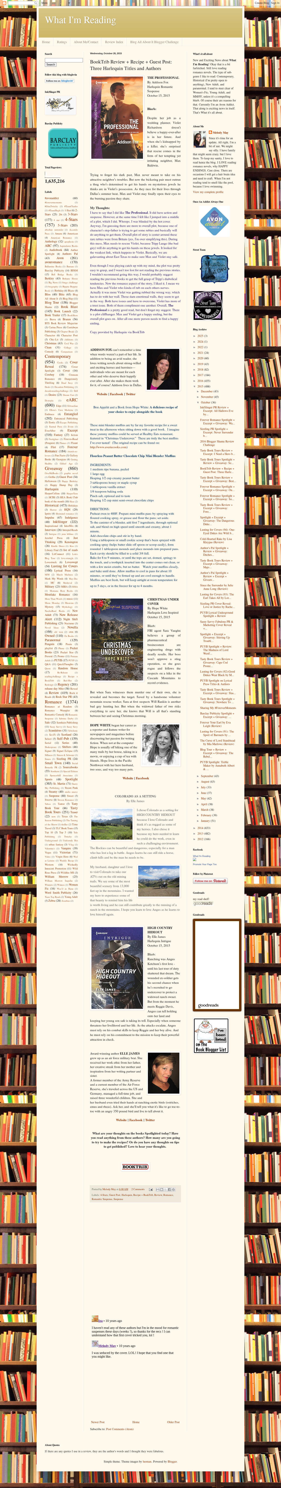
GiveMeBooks (51, 473)
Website (102, 394)
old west (58, 631)
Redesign (49, 684)
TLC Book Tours (64, 828)
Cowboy (49, 375)
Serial (48, 743)
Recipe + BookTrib (143, 1195)
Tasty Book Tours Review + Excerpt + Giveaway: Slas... (218, 691)
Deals (47, 386)
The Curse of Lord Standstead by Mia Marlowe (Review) (217, 742)
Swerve (49, 799)
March (205, 810)
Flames (63, 442)
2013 (200, 833)
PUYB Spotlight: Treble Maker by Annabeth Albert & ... (217, 765)
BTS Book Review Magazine (61, 323)
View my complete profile (208, 192)
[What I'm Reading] (194, 860)
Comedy (49, 351)
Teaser (74, 812)
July (204, 787)
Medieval (67, 582)
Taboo (48, 803)
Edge (59, 406)
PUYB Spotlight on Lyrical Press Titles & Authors (216, 682)
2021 (200, 353)
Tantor (61, 804)
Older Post (173, 1422)
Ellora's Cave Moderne (61, 409)
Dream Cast (68, 394)
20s (60, 214)
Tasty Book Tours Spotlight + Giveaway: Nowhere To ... (217, 700)
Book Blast (69, 306)
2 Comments (138, 1189)
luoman (147, 1461)
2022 (200, 347)
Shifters (66, 747)
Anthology (51, 241)
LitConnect (58, 554)
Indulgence (71, 517)
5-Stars (63, 225)
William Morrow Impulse (59, 880)
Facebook (116, 394)
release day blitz (54, 688)
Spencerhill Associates (61, 775)
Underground (51, 840)
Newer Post (98, 1422)
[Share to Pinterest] (173, 1189)
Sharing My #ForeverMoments (218, 708)
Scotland (66, 734)
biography (53, 286)
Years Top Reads (52, 896)
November (207, 397)
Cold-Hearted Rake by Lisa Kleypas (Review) (216, 540)
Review (158, 1195)
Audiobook (55, 250)
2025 (200, 336)
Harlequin (127, 1195)
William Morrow (56, 876)
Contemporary (58, 356)
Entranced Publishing (66, 418)
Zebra (51, 900)
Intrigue (53, 533)
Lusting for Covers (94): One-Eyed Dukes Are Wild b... (217, 531)
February (206, 815)
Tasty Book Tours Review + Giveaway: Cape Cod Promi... (216, 662)
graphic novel (71, 473)
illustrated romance (65, 513)
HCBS (52, 497)
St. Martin (59, 783)
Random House (68, 668)
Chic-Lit (53, 339)
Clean (48, 347)
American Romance (61, 237)
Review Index (114, 42)
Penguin (49, 644)
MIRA (64, 586)
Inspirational (51, 526)
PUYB (58, 660)
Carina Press (55, 327)
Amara (58, 233)
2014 (200, 828)
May (204, 798)
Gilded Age (66, 463)
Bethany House (70, 278)
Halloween (50, 481)
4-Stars (104, 1195)
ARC (48, 245)
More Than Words (53, 598)
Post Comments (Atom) (120, 1429)
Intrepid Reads (70, 530)
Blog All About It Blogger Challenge (154, 42)
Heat (72, 501)
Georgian (61, 459)
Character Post (69, 335)
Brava (53, 319)
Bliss (47, 294)
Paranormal (52, 639)
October (206, 402)
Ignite (48, 513)
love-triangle (67, 558)
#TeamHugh (54, 210)
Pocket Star (66, 652)
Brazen (67, 319)
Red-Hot (68, 680)
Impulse (49, 517)
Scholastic (73, 730)
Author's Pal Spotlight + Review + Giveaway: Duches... (214, 551)
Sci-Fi (52, 734)
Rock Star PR (64, 697)
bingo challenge (70, 282)
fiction (74, 435)
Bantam (70, 266)
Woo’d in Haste (65, 888)
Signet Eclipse (65, 751)
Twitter (131, 394)
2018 (200, 369)
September (207, 776)
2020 (200, 358)
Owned (50, 635)
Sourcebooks (70, 767)
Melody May (220, 133)
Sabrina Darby (66, 718)
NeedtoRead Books (55, 610)
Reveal (74, 688)
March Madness (65, 574)
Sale (47, 722)
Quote (48, 668)
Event (70, 426)
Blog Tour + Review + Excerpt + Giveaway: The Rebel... (216, 752)
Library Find (51, 550)
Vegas (48, 852)
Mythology (67, 606)
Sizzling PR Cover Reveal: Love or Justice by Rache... (217, 605)
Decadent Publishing (64, 386)
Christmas (50, 343)
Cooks (60, 362)
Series (65, 743)
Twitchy (68, 836)
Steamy (53, 791)
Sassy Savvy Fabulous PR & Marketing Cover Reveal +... (216, 625)
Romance (168, 1195)
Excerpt (72, 430)
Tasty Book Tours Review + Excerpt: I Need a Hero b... (217, 452)
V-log (71, 844)
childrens (69, 339)
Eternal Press (55, 426)
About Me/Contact (86, 42)
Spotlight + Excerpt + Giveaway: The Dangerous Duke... (217, 520)
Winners (49, 884)
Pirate (69, 644)
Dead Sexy (67, 382)
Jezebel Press (54, 538)
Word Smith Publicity (58, 892)
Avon (60, 257)
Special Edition (70, 771)
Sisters (48, 758)
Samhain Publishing (67, 722)
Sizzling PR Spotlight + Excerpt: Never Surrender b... (216, 432)
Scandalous (55, 730)
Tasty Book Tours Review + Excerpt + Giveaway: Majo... (216, 563)
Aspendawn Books (69, 245)
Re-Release (62, 672)
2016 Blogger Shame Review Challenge (217, 443)
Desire (52, 395)
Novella (72, 627)
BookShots (72, 315)
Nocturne (69, 623)
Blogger (172, 1461)
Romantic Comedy (54, 714)
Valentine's (50, 848)
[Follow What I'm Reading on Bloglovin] (59, 82)
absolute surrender (54, 229)
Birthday (59, 290)
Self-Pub (63, 738)
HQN (67, 509)
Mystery (49, 607)
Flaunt (74, 443)
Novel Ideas (52, 627)
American (72, 233)
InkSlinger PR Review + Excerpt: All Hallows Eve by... (216, 410)
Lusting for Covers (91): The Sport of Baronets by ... (217, 733)
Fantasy (58, 435)
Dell (76, 390)
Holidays (73, 505)
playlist (49, 648)
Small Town (53, 762)
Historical (52, 505)
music (70, 598)
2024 (200, 341)
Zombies (66, 900)
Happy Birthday (70, 481)
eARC (72, 399)
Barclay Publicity (54, 270)
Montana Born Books (61, 590)
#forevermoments (53, 202)
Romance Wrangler (57, 710)
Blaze (71, 290)
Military (49, 586)
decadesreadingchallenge (57, 390)
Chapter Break (67, 331)
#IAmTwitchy (51, 206)
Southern (55, 771)
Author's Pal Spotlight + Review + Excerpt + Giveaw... (214, 576)
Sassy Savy (72, 726)
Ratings (62, 42)
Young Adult (71, 897)
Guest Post (114, 1195)
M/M (47, 574)
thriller (64, 824)
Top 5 (62, 832)
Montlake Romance (57, 594)
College (67, 347)
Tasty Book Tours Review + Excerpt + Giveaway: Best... (218, 479)
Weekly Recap (67, 860)
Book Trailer (52, 315)
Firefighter (54, 439)
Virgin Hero (62, 856)
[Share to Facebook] (169, 1189)
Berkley (49, 278)
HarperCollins (52, 493)
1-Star (68, 210)
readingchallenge (53, 676)
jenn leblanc (68, 533)
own (71, 632)
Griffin (51, 477)
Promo (61, 656)
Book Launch (62, 311)
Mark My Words (54, 578)
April (204, 804)
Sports (48, 779)
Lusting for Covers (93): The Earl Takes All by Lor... (217, 596)
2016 (200, 381)
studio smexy (71, 791)
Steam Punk (71, 788)
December (207, 391)
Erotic (52, 422)
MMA (75, 586)
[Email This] (158, 1189)
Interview (50, 530)
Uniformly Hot (70, 840)
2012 (200, 839)
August (205, 781)
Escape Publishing (69, 422)
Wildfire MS (67, 872)
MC (53, 582)
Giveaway (54, 468)
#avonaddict (52, 198)
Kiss (72, 546)
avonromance (53, 261)
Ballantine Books (53, 266)
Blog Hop (68, 298)
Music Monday (52, 602)
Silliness (48, 755)
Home (46, 42)
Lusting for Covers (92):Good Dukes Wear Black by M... (217, 673)
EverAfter (50, 430)
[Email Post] (150, 1189)
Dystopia (49, 400)
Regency (63, 684)
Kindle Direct (58, 546)
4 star (56, 220)
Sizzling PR (64, 759)
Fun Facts (60, 455)
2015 (200, 386)
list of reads (70, 550)
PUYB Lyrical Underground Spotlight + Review (216, 614)
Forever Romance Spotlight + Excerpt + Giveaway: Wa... (217, 421)
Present (49, 656)
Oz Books (69, 635)
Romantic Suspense (102, 1199)
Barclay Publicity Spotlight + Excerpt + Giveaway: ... (217, 715)
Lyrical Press (62, 570)
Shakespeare (51, 747)
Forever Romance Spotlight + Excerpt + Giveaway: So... (217, 497)
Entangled (71, 413)
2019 (200, 364)
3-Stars (73, 214)
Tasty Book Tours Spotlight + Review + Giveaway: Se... (217, 461)
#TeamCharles (71, 206)
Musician (69, 602)
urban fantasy (56, 844)
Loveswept (71, 562)
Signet (48, 751)
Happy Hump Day (61, 485)
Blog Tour (52, 302)
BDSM (74, 270)
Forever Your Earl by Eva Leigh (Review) (215, 724)
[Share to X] (166, 1189)
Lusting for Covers (64, 566)
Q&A (48, 664)
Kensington (71, 542)
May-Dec (73, 578)
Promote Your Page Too (205, 864)
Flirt (53, 447)
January (206, 821)
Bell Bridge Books (61, 274)
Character (50, 335)
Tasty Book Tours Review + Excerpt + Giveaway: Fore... (216, 508)
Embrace (49, 414)
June (204, 793)
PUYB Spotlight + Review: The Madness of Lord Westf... (216, 649)
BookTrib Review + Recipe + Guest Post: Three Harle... (217, 470)
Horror (53, 509)
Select (48, 739)
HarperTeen (72, 493)
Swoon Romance (66, 799)
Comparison (67, 351)
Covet (66, 370)
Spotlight (71, 779)
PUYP (71, 660)
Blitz (61, 294)
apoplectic (69, 241)
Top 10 (49, 832)
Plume (61, 648)
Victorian (65, 852)
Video (48, 856)
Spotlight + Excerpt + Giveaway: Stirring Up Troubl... (215, 637)
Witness (61, 884)
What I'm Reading (80, 19)
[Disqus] (135, 1259)
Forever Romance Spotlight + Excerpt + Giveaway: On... (217, 488)
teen (54, 816)
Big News (53, 282)
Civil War (69, 343)
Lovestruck (51, 562)
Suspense (118, 1199)
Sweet (70, 796)
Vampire (66, 848)
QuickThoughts (65, 664)
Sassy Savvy (56, 726)
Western (49, 864)
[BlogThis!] (162, 1189)
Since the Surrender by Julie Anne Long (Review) (216, 587)
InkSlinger (60, 521)
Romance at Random (58, 706)
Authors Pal (70, 254)
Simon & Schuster (65, 755)
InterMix (68, 526)
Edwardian (72, 405)
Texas (65, 816)
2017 (200, 375)
